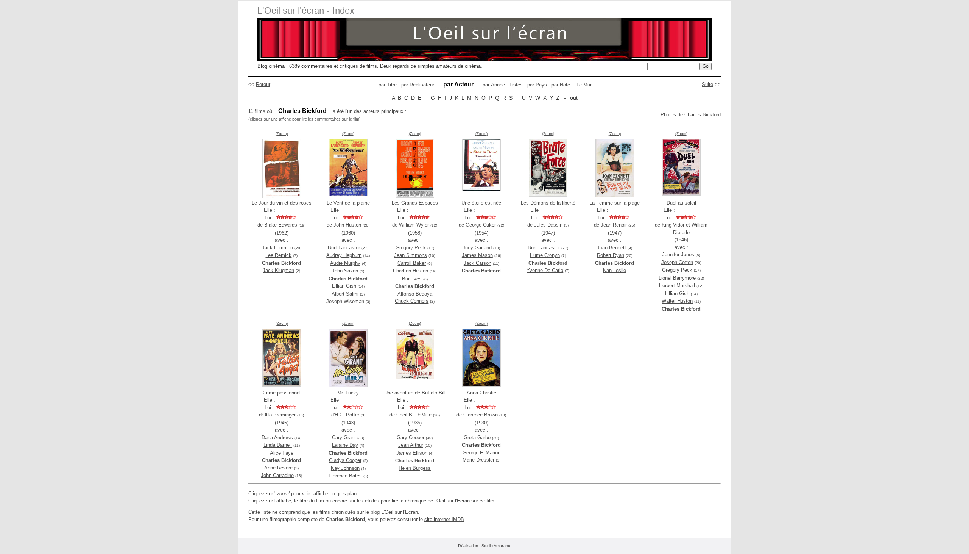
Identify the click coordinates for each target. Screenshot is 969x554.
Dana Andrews (277, 437)
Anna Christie (481, 393)
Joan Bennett (611, 247)
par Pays (537, 85)
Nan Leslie (614, 270)
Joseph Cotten (677, 262)
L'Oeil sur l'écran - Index (305, 10)
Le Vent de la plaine (348, 203)
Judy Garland (477, 247)
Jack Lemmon (277, 247)
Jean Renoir (614, 225)
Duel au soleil (681, 203)
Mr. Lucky (348, 393)
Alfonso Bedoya (414, 294)
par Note (560, 85)
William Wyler (414, 225)
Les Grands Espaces (415, 203)
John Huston (347, 225)
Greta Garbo (477, 437)
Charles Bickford (702, 114)
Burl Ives (412, 279)
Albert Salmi (345, 294)
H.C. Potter (347, 415)
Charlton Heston (410, 271)
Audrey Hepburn (343, 255)
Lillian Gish (344, 286)
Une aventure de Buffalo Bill (415, 393)
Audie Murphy (345, 263)
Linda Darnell (277, 445)
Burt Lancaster (344, 247)
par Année (494, 85)
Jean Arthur (410, 445)
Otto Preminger (279, 415)
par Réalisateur (417, 85)
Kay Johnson (345, 468)
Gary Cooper (410, 437)
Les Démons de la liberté (548, 203)
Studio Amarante (496, 545)
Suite (707, 84)
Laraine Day (345, 445)
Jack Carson (477, 263)
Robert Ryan (610, 255)
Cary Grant (344, 437)
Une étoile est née (481, 203)
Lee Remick (278, 255)
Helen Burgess (415, 468)
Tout (572, 98)
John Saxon (345, 271)
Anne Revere (278, 468)
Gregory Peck (411, 247)
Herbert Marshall (677, 285)
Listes (516, 85)
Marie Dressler (478, 460)
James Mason (477, 255)
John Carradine (277, 475)
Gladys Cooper (345, 460)
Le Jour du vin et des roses (282, 203)
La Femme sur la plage (614, 203)
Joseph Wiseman (345, 301)
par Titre (388, 85)
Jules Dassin (548, 225)
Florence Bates (345, 476)
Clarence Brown (480, 415)
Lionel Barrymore (677, 278)
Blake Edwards (280, 225)
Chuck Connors (411, 301)
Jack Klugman (278, 270)
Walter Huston (677, 301)
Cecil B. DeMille (414, 415)
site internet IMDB (444, 519)
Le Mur (584, 85)
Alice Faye (281, 453)
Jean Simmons (410, 255)
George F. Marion (481, 452)
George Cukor (481, 225)
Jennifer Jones (678, 254)
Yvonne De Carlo (545, 270)
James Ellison (411, 453)
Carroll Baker (411, 263)
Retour (263, 84)
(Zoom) (282, 133)
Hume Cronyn (545, 255)
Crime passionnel (282, 393)
